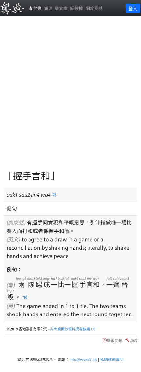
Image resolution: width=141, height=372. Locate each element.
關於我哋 (94, 8)
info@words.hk (83, 359)
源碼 (133, 340)
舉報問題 (114, 340)
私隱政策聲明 (112, 359)
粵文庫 (61, 8)
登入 (132, 8)
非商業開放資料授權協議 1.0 (72, 328)
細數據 (76, 8)
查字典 (35, 8)
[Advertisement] (70, 97)
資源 (48, 8)
